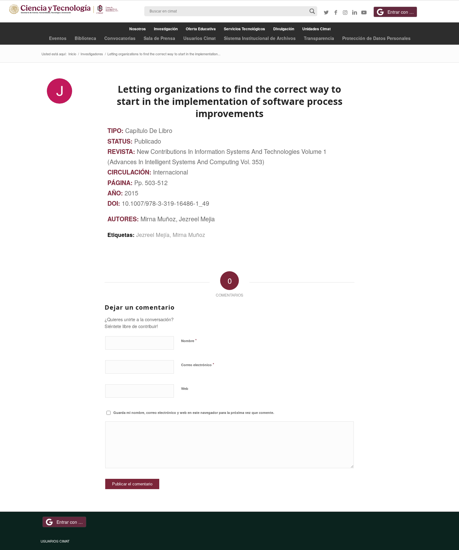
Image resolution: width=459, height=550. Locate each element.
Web (184, 388)
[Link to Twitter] (326, 12)
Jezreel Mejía (153, 234)
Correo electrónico (197, 364)
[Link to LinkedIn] (354, 12)
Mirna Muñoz (189, 234)
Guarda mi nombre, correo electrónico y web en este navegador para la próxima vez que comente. (193, 412)
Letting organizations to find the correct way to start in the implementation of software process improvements (230, 101)
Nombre (189, 340)
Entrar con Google (402, 12)
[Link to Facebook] (335, 12)
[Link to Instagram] (345, 12)
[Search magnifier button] (312, 11)
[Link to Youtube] (363, 12)
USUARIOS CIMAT (55, 540)
